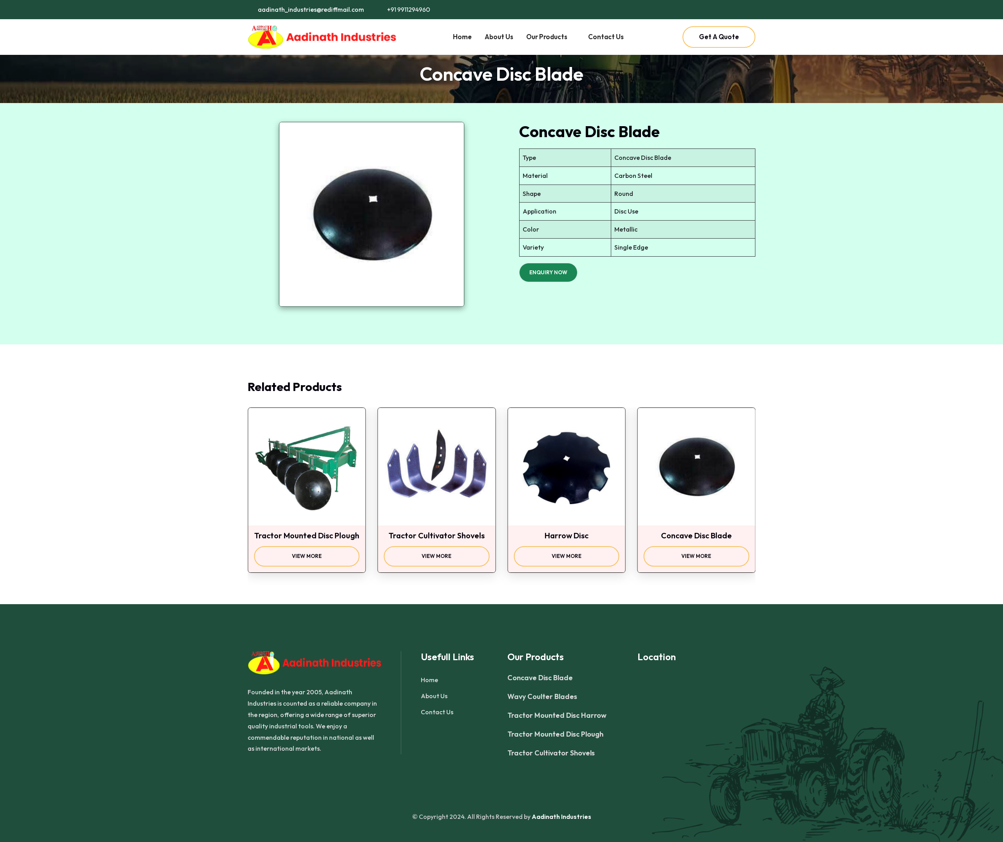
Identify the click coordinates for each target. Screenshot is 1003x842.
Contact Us (606, 37)
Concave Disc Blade (540, 677)
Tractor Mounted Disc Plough (555, 734)
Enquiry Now (548, 272)
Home (462, 37)
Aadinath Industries (561, 816)
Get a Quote (719, 37)
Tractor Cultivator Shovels (551, 753)
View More (313, 556)
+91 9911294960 (408, 9)
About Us (499, 37)
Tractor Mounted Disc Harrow (557, 715)
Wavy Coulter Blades (542, 696)
